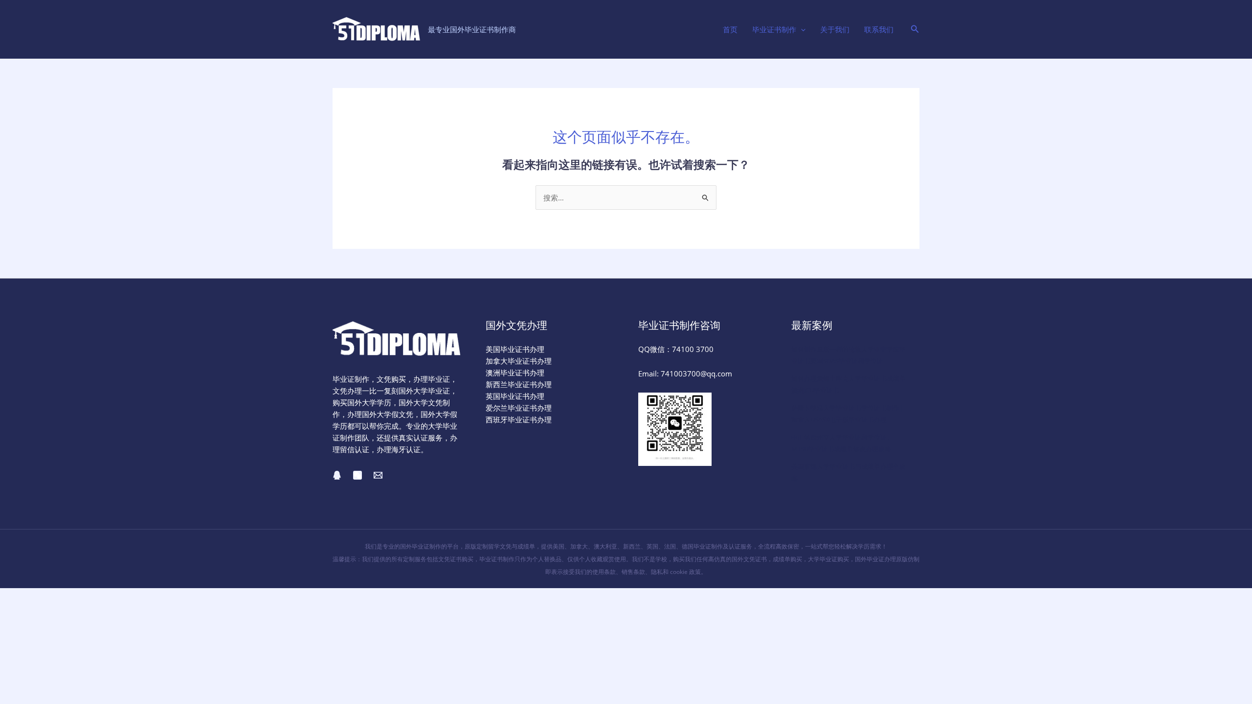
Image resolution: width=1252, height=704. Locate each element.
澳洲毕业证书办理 (515, 372)
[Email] (378, 475)
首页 (730, 29)
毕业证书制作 (774, 29)
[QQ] (337, 475)
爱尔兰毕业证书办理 (519, 408)
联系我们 (879, 29)
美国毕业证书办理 (515, 349)
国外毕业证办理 (875, 559)
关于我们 (835, 29)
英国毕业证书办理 (515, 396)
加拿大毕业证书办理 (519, 361)
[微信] (357, 475)
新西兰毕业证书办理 (519, 384)
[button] (800, 29)
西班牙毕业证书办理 (519, 419)
